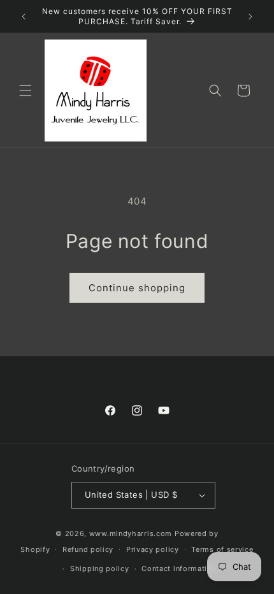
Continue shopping (137, 288)
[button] (25, 90)
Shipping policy (99, 568)
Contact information (178, 568)
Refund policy (87, 549)
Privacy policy (152, 549)
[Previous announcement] (24, 17)
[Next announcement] (250, 17)
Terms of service (222, 549)
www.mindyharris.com (130, 533)
